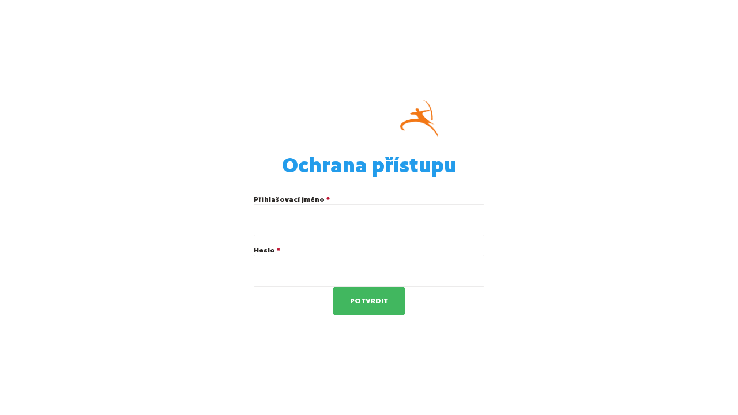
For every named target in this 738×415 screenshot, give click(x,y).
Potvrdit (369, 300)
